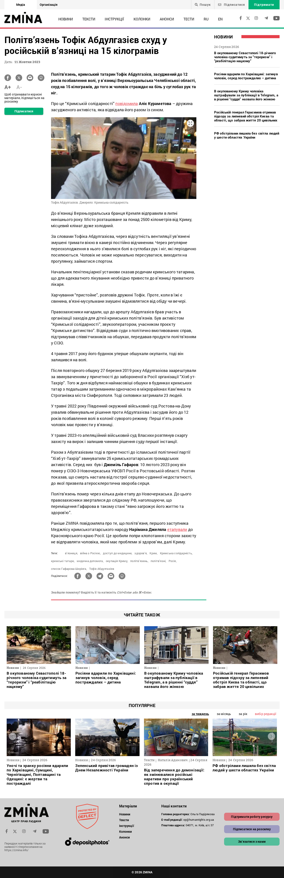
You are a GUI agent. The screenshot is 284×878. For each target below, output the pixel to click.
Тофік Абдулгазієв (101, 569)
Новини (65, 19)
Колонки (142, 19)
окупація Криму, (117, 561)
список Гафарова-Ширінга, (69, 569)
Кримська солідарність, (176, 553)
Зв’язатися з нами (252, 841)
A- (19, 87)
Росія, (173, 561)
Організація (48, 4)
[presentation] (12, 736)
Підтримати (264, 4)
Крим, (154, 553)
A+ (7, 87)
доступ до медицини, (117, 553)
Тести (188, 19)
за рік (243, 714)
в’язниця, (71, 553)
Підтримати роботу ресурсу (251, 816)
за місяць (224, 714)
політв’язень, (139, 561)
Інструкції (114, 19)
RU (206, 19)
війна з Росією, (90, 553)
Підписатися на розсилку (252, 829)
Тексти (88, 19)
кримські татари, (63, 561)
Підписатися (234, 4)
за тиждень (200, 714)
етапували (177, 529)
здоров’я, (140, 553)
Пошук (205, 4)
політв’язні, (158, 561)
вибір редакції (265, 714)
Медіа (20, 4)
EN (220, 19)
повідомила (126, 103)
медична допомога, (90, 561)
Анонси (167, 19)
